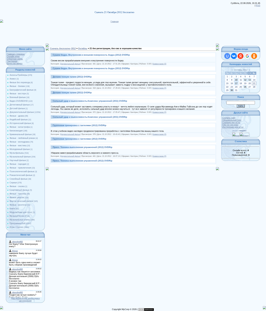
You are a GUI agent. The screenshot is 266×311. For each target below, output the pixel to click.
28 (254, 87)
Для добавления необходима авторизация (25, 299)
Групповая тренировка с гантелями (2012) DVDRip (79, 125)
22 (227, 87)
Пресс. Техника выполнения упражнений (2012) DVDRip (82, 147)
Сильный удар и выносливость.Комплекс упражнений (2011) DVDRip (90, 101)
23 (232, 87)
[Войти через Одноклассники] (254, 56)
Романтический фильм (21, 175)
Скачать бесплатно (60, 48)
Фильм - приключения (20, 168)
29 (227, 90)
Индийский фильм (19, 119)
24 (236, 87)
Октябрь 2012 (241, 70)
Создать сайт (228, 118)
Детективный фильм (20, 104)
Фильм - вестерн (18, 93)
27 (249, 87)
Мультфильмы (17, 153)
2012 (73, 48)
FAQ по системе (230, 125)
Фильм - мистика (18, 145)
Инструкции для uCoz (233, 127)
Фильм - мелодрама (19, 142)
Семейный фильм (18, 179)
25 (241, 87)
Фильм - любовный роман (22, 138)
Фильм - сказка (17, 186)
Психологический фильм (22, 171)
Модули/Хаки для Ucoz (21, 212)
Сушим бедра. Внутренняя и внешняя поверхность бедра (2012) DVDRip (91, 55)
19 (245, 83)
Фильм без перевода (20, 82)
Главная (115, 21)
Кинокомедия (16, 130)
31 (236, 90)
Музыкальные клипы (20, 219)
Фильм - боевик (17, 86)
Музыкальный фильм (20, 156)
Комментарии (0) (159, 64)
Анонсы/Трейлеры (18, 75)
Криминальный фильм (21, 134)
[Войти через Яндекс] (240, 56)
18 (241, 83)
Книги (12, 208)
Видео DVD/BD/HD (19, 101)
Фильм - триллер (18, 193)
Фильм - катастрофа (20, 127)
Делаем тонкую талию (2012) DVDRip (72, 77)
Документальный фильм (22, 112)
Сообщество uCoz (231, 122)
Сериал (13, 182)
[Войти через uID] (227, 56)
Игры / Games (16, 227)
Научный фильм (18, 160)
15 (227, 83)
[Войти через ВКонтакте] (234, 56)
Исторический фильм (20, 123)
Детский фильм (17, 108)
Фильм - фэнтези (18, 205)
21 (254, 83)
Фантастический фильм (21, 201)
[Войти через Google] (247, 56)
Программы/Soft (18, 223)
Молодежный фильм (20, 149)
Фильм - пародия (18, 164)
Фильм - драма (17, 116)
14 (254, 80)
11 (241, 80)
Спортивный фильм (19, 190)
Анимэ (13, 79)
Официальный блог (231, 120)
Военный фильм (18, 97)
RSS (258, 5)
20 (249, 83)
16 (232, 83)
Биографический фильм (21, 90)
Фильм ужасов (17, 197)
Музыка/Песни (17, 216)
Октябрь (82, 48)
